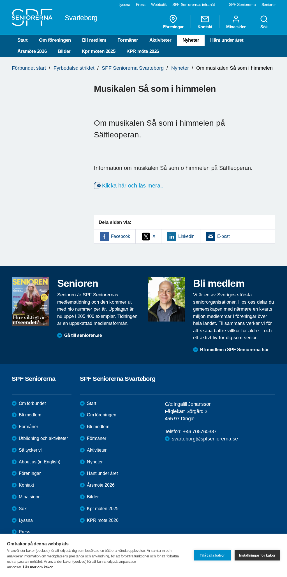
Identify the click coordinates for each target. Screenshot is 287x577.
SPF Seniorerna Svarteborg (133, 68)
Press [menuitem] (140, 4)
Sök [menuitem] (264, 26)
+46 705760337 (200, 431)
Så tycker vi (30, 450)
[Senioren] (30, 301)
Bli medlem (94, 40)
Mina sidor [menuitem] (236, 26)
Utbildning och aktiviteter (43, 438)
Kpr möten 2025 (98, 51)
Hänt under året (226, 40)
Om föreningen (55, 40)
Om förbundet (32, 403)
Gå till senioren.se (83, 335)
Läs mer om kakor (38, 567)
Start (22, 40)
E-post (223, 236)
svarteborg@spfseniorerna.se (205, 439)
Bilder (64, 51)
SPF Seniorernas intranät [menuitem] (193, 4)
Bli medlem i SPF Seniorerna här (234, 349)
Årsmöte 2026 (32, 51)
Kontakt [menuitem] (205, 26)
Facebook (120, 236)
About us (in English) (39, 461)
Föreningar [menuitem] (173, 26)
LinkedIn (186, 236)
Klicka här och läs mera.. (133, 185)
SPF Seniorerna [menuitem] (242, 4)
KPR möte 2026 (142, 51)
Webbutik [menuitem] (159, 4)
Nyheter (190, 40)
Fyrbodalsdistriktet (74, 68)
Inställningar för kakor (257, 555)
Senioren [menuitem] (269, 4)
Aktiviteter (160, 40)
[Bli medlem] (166, 299)
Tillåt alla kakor (212, 555)
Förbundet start (29, 68)
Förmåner (127, 40)
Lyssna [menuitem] (124, 4)
